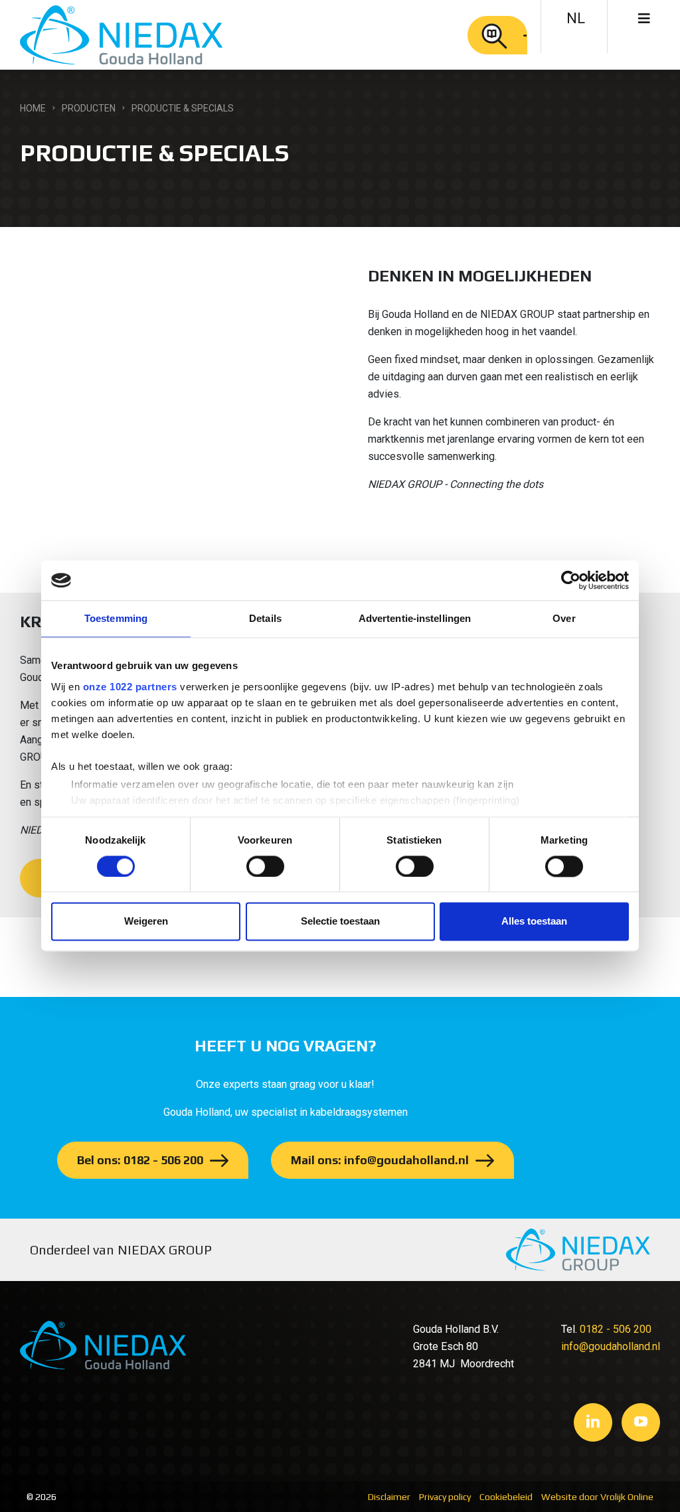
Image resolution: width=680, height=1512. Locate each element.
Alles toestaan (534, 921)
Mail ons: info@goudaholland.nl (380, 1160)
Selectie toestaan (340, 921)
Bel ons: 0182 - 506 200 (140, 1160)
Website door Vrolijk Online (597, 1496)
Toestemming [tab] (115, 618)
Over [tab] (563, 618)
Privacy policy (445, 1496)
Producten (89, 108)
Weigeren (146, 921)
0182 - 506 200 (615, 1329)
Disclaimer (389, 1496)
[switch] (265, 866)
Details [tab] (265, 618)
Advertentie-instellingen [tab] (415, 618)
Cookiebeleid (506, 1496)
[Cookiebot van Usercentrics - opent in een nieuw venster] (571, 580)
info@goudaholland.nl (610, 1346)
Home (33, 108)
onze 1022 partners (130, 686)
